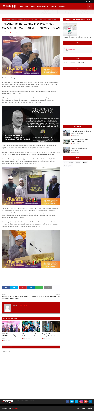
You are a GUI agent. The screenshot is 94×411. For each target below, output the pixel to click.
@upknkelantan (70, 49)
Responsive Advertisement (9, 281)
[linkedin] (90, 401)
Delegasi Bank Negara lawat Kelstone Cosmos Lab (79, 141)
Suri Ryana (6, 32)
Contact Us (89, 408)
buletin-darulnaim (68, 162)
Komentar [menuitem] (54, 6)
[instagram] (92, 1)
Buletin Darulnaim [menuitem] (42, 6)
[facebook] (86, 1)
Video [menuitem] (33, 6)
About (83, 408)
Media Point (15, 408)
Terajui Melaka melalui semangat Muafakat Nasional (51, 335)
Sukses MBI (81, 62)
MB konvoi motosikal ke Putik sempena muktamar (30, 335)
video (70, 165)
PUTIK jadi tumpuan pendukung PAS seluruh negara (81, 132)
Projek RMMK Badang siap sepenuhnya (79, 149)
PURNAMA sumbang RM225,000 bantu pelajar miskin (9, 336)
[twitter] (89, 1)
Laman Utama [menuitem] (24, 6)
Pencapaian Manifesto (69, 62)
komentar (78, 162)
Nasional (85, 162)
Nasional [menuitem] (62, 6)
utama (8, 19)
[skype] (76, 401)
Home (4, 19)
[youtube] (86, 401)
